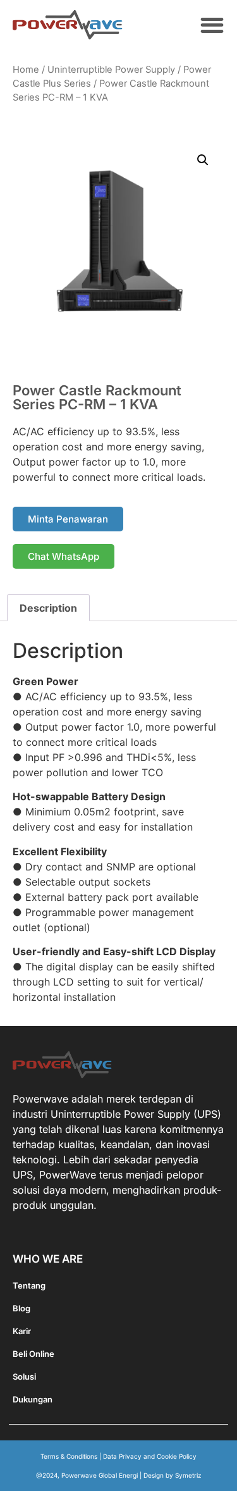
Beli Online (33, 1354)
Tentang (29, 1285)
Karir (22, 1331)
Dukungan (32, 1399)
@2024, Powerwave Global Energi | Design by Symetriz (119, 1475)
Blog (21, 1308)
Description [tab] (48, 608)
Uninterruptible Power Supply (111, 69)
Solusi (24, 1376)
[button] (212, 25)
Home (26, 69)
